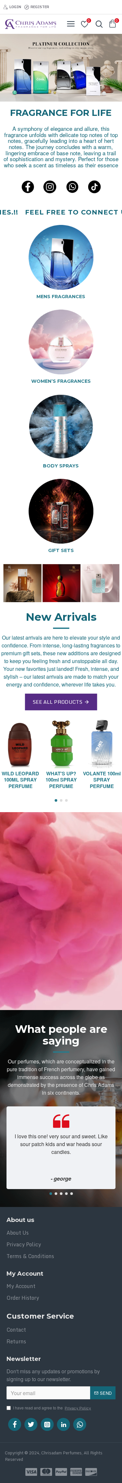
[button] (56, 800)
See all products (57, 702)
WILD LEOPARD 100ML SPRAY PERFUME (20, 780)
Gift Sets (61, 550)
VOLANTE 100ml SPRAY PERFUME (102, 780)
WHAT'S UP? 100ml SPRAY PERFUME (61, 780)
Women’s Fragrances (61, 381)
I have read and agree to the (52, 1408)
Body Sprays (61, 466)
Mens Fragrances (60, 296)
